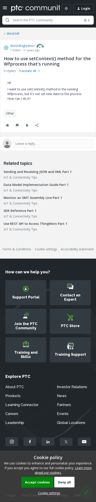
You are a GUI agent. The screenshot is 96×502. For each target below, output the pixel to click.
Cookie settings (46, 249)
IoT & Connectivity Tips (20, 177)
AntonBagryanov (22, 45)
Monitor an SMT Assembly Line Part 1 (33, 198)
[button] (5, 9)
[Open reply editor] (48, 143)
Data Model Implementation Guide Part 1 (36, 185)
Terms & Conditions (16, 249)
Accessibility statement (77, 249)
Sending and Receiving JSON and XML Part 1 (38, 172)
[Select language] (66, 8)
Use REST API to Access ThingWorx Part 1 (35, 223)
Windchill (13, 33)
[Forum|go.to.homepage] (32, 8)
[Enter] (7, 20)
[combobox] (48, 20)
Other (10, 113)
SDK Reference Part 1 (20, 210)
